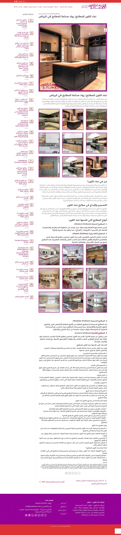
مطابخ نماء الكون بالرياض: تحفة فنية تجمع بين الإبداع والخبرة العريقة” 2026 (21, 134)
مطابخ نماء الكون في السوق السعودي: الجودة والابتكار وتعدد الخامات (21, 23)
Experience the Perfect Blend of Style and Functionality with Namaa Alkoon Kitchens (22, 252)
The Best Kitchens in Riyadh (21, 241)
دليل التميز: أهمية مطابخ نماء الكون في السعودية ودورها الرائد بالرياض (21, 35)
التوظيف (25, 6)
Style (47, 13)
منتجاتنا (56, 6)
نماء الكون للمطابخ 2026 (22, 76)
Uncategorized (55, 13)
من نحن (20, 6)
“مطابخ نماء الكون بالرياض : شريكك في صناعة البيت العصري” (22, 224)
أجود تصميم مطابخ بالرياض (22, 197)
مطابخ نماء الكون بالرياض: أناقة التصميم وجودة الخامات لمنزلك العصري (21, 171)
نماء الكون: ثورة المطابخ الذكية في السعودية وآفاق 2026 (21, 55)
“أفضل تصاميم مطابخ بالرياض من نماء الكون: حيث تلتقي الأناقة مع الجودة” (22, 287)
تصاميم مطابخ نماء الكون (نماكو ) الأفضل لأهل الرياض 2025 (22, 233)
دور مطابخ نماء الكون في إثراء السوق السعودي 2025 (21, 91)
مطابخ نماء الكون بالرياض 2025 (23, 190)
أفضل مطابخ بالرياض (22, 296)
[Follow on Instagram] (23, 1)
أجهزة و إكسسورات (48, 6)
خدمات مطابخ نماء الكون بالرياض (22, 270)
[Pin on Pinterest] (69, 473)
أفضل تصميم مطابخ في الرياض (21, 262)
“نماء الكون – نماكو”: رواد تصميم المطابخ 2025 (21, 100)
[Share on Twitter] (75, 473)
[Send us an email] (19, 1)
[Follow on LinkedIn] (16, 1)
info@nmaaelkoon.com (33, 506)
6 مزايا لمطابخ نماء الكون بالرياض (22, 277)
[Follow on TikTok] (21, 1)
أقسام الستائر (42, 13)
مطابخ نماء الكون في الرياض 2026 (21, 83)
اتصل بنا (40, 6)
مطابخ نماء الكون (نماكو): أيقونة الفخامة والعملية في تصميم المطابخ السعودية (21, 111)
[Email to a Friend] (72, 473)
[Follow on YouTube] (14, 1)
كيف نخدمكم (63, 6)
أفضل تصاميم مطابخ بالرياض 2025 (52, 482)
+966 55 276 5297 (41, 503)
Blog (15, 6)
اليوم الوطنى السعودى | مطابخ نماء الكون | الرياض (22, 153)
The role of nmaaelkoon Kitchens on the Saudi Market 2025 (22, 123)
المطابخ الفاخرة (98, 333)
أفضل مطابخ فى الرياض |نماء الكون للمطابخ (23, 205)
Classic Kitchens (80, 233)
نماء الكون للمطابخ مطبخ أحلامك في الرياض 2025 (21, 182)
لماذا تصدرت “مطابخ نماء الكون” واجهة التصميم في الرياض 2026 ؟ (22, 45)
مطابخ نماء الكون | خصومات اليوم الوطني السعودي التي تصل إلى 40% (21, 143)
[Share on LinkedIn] (66, 473)
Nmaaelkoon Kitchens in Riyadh (20, 161)
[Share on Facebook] (79, 473)
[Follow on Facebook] (25, 1)
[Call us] (18, 1)
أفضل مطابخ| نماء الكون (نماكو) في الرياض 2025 (23, 214)
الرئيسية (70, 6)
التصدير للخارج (33, 6)
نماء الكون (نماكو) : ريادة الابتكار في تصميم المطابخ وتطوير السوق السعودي (22, 66)
